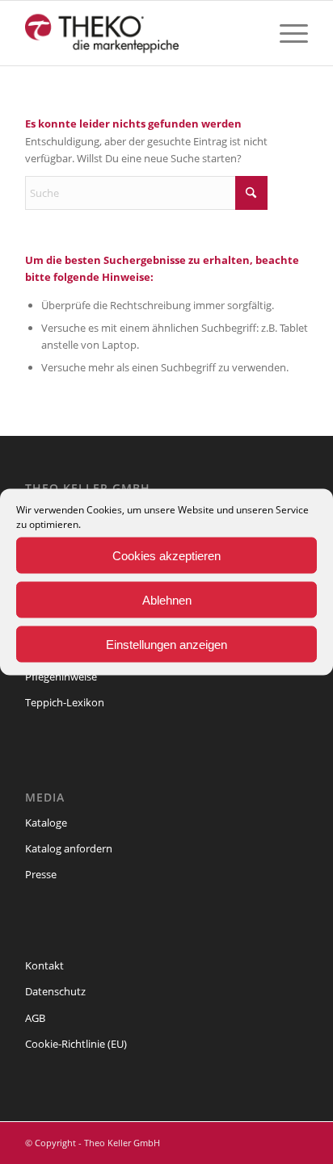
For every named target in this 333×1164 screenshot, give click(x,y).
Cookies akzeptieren (166, 555)
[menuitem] (285, 33)
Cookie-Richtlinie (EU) (76, 1043)
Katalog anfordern (68, 848)
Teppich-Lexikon (64, 702)
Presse (41, 874)
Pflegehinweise (61, 676)
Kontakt (44, 965)
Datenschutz (55, 991)
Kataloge (46, 822)
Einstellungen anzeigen (166, 644)
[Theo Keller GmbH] (138, 33)
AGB (35, 1018)
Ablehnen (167, 599)
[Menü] (285, 33)
